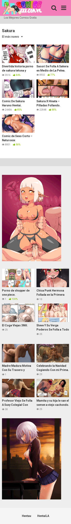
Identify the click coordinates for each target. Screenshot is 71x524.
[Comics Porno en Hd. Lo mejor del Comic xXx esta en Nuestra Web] (22, 8)
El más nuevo (10, 36)
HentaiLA (43, 515)
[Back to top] (63, 516)
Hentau (26, 515)
